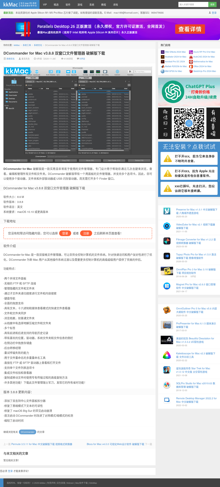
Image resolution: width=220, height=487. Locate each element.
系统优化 (38, 45)
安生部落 (61, 482)
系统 (91, 4)
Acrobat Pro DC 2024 (174, 61)
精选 (56, 4)
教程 (103, 4)
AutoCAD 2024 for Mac (204, 56)
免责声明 (51, 482)
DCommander (27, 431)
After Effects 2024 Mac (175, 51)
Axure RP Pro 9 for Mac (204, 51)
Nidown (70, 482)
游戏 (80, 4)
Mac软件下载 (81, 482)
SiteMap (93, 482)
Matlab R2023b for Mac (175, 66)
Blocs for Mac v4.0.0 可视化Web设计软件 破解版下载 (115, 444)
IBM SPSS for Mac (173, 71)
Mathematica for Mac (203, 61)
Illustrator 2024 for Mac (175, 56)
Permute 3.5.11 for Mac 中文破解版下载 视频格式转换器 (41, 444)
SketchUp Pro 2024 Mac (204, 71)
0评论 (82, 58)
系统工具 (27, 45)
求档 (115, 4)
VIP (45, 4)
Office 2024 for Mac (202, 66)
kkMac (20, 4)
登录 (214, 12)
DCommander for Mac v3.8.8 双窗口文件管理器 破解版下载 (54, 53)
